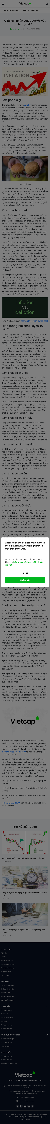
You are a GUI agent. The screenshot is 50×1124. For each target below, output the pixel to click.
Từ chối (25, 573)
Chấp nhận (25, 580)
